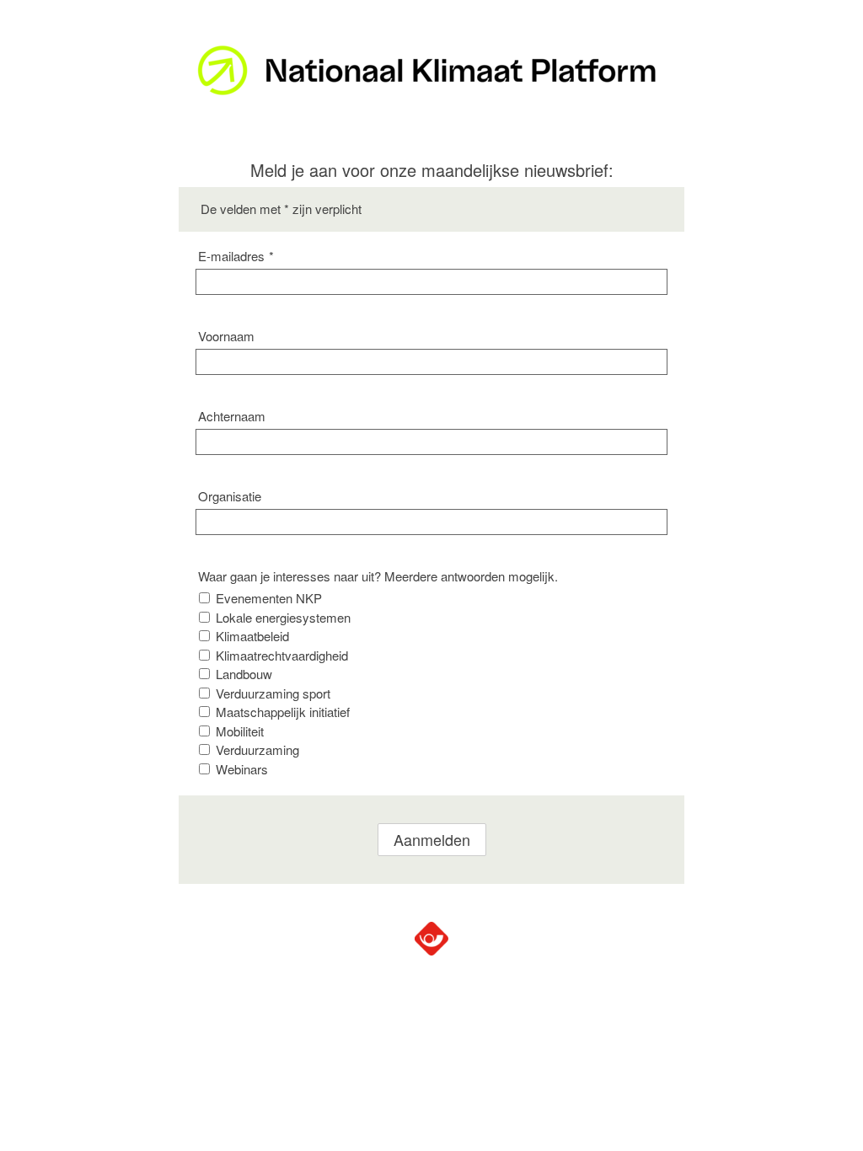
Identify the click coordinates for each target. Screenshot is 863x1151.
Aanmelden (432, 839)
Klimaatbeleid (252, 636)
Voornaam (226, 336)
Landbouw (244, 674)
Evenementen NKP (269, 598)
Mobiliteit (240, 731)
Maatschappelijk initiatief (283, 711)
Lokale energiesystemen (283, 617)
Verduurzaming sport (273, 693)
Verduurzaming (257, 749)
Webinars (242, 769)
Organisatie (229, 496)
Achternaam (231, 416)
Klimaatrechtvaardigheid (282, 655)
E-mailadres (236, 256)
